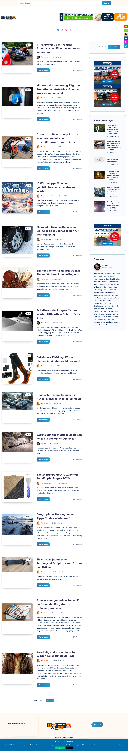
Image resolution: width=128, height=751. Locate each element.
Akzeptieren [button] (59, 748)
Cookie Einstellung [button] (116, 745)
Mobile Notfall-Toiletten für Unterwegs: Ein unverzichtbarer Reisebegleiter (113, 129)
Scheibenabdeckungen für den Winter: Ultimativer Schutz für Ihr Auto (58, 314)
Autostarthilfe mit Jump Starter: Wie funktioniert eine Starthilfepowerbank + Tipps (58, 138)
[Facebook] (58, 29)
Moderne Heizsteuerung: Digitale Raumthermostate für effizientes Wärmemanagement (58, 89)
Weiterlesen (44, 70)
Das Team (97, 725)
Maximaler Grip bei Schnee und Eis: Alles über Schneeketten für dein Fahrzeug (58, 230)
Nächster (50, 701)
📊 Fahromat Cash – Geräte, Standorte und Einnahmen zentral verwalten (58, 48)
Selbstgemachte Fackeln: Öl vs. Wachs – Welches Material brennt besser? (113, 176)
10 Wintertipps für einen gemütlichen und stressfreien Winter (56, 187)
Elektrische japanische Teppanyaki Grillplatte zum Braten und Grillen (59, 563)
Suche (106, 3)
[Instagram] (66, 29)
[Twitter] (62, 29)
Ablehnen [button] (69, 748)
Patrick (105, 265)
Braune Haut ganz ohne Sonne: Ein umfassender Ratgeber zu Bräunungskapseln (59, 604)
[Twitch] (70, 29)
